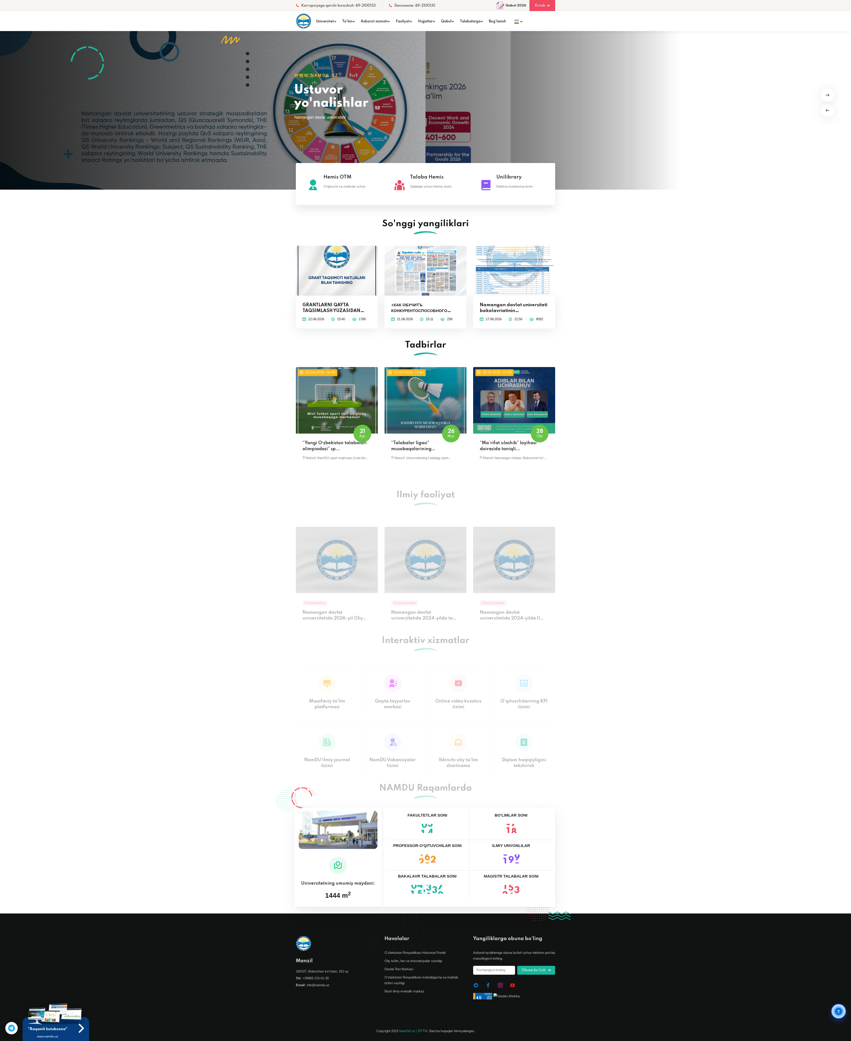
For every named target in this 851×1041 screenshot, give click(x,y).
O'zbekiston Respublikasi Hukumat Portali (415, 953)
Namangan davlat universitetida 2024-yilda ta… (424, 603)
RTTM (422, 1031)
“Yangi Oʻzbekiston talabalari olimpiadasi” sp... (335, 446)
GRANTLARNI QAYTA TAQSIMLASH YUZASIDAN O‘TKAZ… (331, 308)
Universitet (325, 21)
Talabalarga (470, 21)
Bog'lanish (497, 21)
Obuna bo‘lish (534, 970)
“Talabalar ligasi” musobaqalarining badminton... (411, 446)
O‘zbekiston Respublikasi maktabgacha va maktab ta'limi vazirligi (421, 980)
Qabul (446, 21)
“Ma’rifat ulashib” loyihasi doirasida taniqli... (508, 446)
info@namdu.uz (318, 985)
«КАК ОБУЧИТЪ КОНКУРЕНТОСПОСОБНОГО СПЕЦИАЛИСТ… (419, 308)
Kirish (540, 6)
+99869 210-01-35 (316, 978)
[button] (827, 110)
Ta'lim (347, 21)
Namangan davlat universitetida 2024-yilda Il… (512, 603)
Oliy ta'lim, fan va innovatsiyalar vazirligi (413, 961)
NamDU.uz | (408, 1031)
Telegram (11, 1028)
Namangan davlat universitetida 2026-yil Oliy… (334, 603)
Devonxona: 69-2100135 (414, 6)
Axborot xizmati (374, 21)
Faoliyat (403, 21)
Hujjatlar (425, 21)
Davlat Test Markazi (399, 969)
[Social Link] (476, 985)
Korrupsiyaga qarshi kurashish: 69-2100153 (338, 6)
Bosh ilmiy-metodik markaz (404, 991)
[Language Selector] (517, 21)
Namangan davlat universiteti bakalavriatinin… (513, 308)
